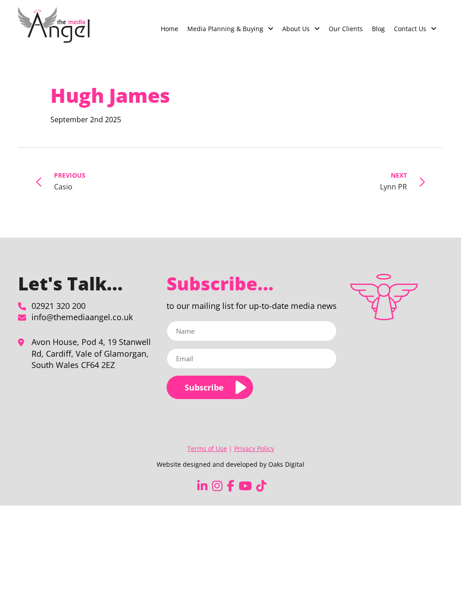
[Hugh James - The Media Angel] (54, 25)
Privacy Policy (254, 448)
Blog (378, 28)
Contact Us (410, 28)
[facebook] (230, 486)
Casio (70, 181)
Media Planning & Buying (225, 28)
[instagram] (217, 486)
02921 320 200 (59, 305)
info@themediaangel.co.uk (82, 317)
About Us (296, 28)
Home (169, 28)
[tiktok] (261, 486)
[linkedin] (202, 486)
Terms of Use (207, 448)
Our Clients (346, 28)
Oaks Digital (286, 464)
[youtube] (245, 486)
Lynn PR (393, 181)
